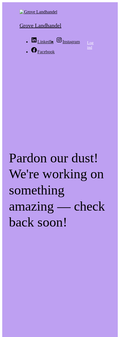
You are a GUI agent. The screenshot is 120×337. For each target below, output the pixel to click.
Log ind (90, 45)
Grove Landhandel (40, 25)
